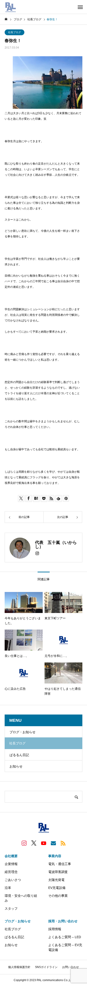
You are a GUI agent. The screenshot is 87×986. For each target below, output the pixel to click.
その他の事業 (58, 896)
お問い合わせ (70, 967)
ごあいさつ (13, 880)
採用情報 (54, 929)
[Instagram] (37, 553)
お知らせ (16, 766)
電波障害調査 (58, 872)
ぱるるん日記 (19, 755)
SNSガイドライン (46, 967)
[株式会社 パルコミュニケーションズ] (10, 7)
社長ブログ (14, 32)
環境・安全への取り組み (21, 898)
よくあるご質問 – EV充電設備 (65, 947)
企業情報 (11, 864)
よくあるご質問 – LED (64, 937)
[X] (33, 842)
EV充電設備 (56, 888)
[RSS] (63, 842)
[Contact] (53, 842)
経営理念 (11, 872)
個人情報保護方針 (19, 967)
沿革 (8, 888)
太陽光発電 (56, 880)
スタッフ (11, 908)
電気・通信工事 (59, 864)
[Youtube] (43, 842)
